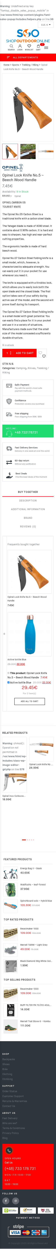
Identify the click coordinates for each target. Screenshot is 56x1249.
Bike (5, 1069)
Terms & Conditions (13, 1128)
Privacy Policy (10, 1133)
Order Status (9, 1091)
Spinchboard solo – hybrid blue (36, 901)
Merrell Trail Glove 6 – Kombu (35, 1021)
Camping (21, 368)
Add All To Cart (29, 701)
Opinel (17, 196)
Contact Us (8, 1106)
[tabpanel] (14, 769)
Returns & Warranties (14, 1101)
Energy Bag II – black (31, 868)
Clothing (7, 1074)
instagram (15, 1200)
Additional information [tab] (28, 509)
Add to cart (25, 353)
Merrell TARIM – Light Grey (33, 945)
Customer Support (13, 1096)
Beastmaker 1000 (29, 929)
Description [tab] (28, 501)
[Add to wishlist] (43, 352)
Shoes (6, 1064)
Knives (31, 368)
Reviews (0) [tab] (28, 527)
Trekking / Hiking (30, 65)
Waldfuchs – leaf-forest (33, 885)
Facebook (5, 1200)
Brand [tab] (28, 518)
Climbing (7, 1079)
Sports (15, 65)
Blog (4, 1138)
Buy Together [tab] (28, 492)
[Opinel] (12, 169)
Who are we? (9, 1123)
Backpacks (8, 1059)
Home (6, 65)
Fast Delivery (9, 1118)
